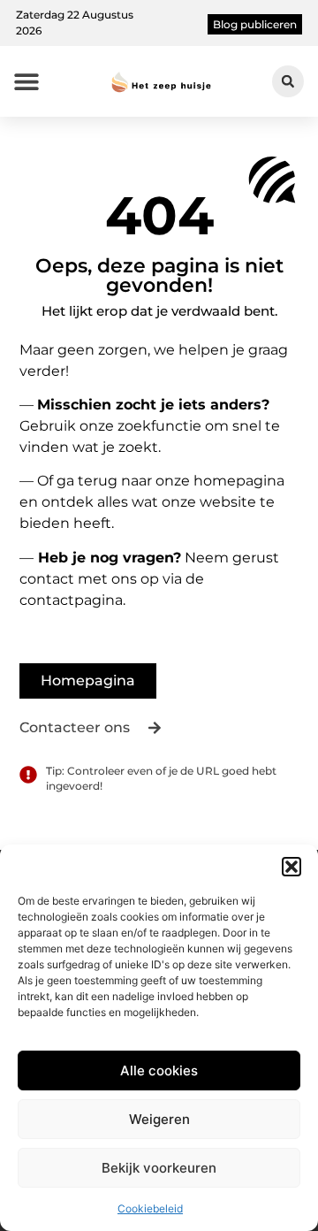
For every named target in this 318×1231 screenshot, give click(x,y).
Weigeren (159, 1119)
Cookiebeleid (150, 1208)
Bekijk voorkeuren (159, 1167)
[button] (291, 866)
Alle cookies (159, 1070)
